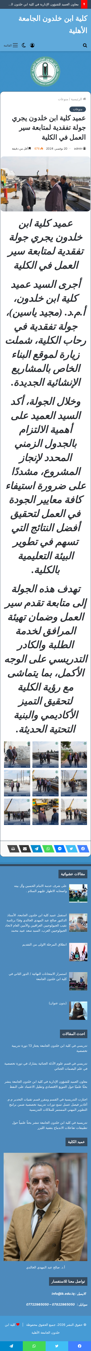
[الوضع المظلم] (23, 45)
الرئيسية (77, 99)
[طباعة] (12, 848)
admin (78, 148)
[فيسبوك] (82, 848)
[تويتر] (70, 848)
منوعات (63, 99)
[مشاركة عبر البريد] (23, 848)
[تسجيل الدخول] (32, 45)
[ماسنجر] (58, 848)
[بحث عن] (85, 45)
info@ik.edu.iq (63, 1294)
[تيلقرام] (35, 848)
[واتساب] (47, 848)
